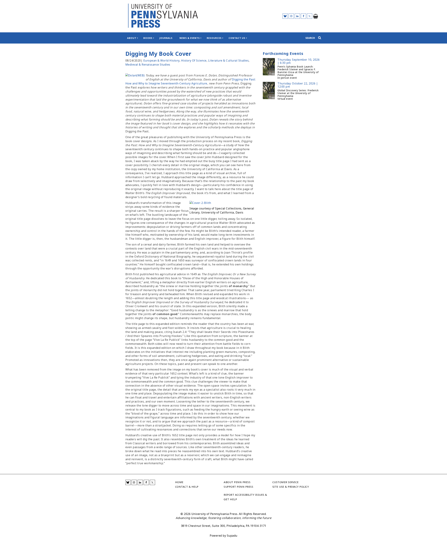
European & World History (161, 60)
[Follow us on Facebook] (303, 16)
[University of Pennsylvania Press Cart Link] (315, 16)
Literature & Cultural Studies (228, 60)
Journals (166, 38)
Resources (214, 38)
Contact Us (237, 38)
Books (147, 38)
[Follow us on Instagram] (291, 16)
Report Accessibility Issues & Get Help (245, 497)
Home (179, 482)
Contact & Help (187, 486)
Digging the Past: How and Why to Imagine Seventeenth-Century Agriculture (190, 81)
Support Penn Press (238, 486)
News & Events (189, 38)
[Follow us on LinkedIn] (297, 16)
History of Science (194, 60)
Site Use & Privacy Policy (290, 486)
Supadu (232, 535)
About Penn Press (237, 482)
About (131, 38)
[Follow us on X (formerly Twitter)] (309, 16)
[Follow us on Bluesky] (285, 16)
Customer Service (285, 482)
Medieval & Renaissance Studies (147, 64)
